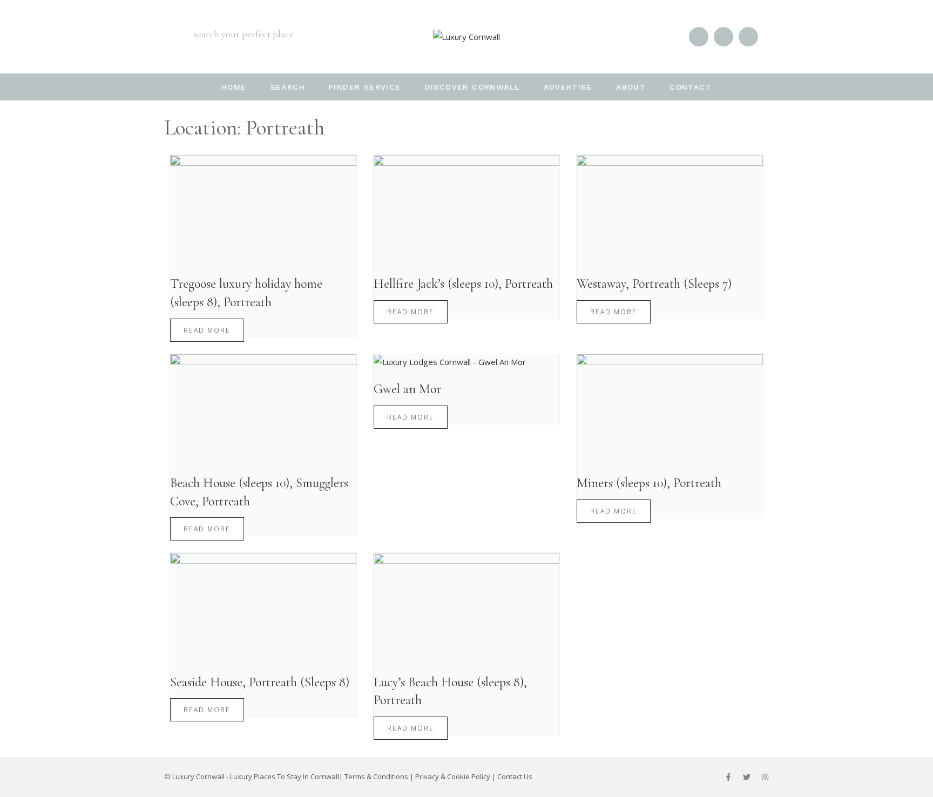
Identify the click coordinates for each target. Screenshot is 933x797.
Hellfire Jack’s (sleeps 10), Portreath (463, 284)
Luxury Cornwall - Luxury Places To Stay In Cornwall (255, 776)
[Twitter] (747, 777)
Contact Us (514, 776)
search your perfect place (244, 34)
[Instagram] (765, 777)
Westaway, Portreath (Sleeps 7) (654, 284)
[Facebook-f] (728, 777)
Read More (207, 330)
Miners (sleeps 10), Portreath (649, 483)
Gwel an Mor (407, 389)
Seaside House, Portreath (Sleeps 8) (259, 682)
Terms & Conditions (376, 776)
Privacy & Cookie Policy (452, 776)
